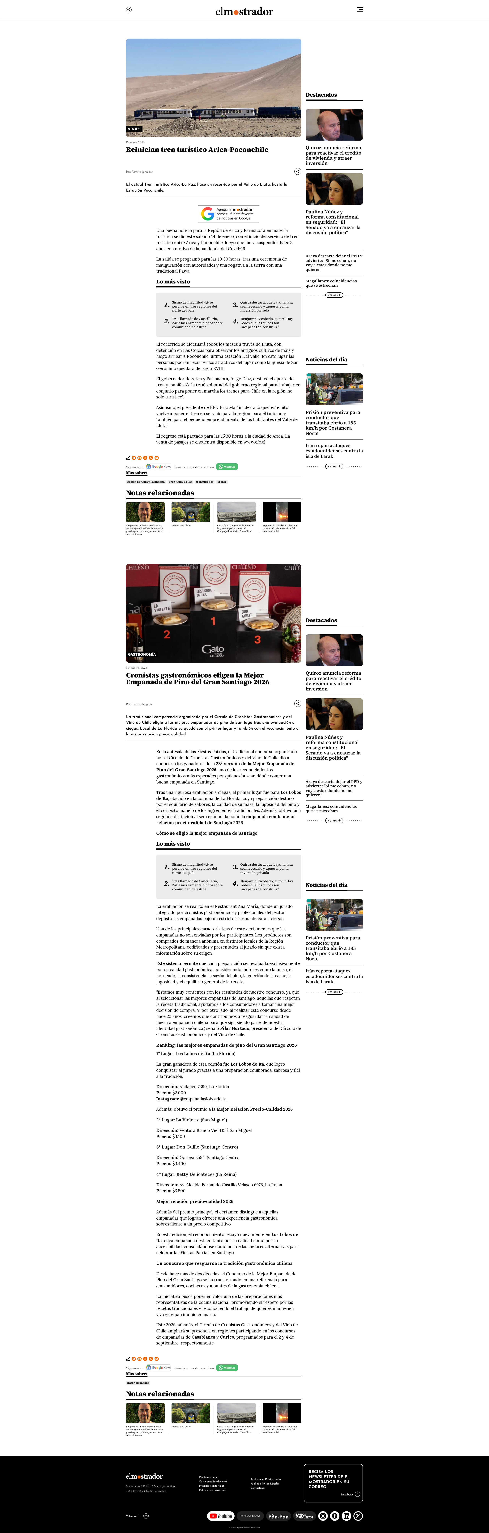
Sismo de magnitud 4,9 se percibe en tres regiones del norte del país (194, 306)
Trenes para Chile (181, 525)
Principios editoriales (211, 1485)
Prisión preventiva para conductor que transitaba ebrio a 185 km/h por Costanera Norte (333, 422)
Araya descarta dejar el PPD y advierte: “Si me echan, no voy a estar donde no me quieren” (334, 262)
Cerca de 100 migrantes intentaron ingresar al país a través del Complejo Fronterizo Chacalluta (235, 528)
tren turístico (204, 482)
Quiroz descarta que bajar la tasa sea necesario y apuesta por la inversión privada (266, 306)
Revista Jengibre (142, 171)
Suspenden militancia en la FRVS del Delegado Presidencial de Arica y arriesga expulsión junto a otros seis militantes (144, 530)
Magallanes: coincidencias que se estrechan (331, 283)
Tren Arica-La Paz (180, 482)
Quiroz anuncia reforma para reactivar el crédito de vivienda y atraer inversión (333, 155)
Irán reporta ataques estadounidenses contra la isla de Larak (334, 450)
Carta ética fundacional (213, 1481)
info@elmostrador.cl (155, 1490)
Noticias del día (326, 359)
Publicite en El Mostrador (265, 1479)
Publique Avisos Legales (264, 1483)
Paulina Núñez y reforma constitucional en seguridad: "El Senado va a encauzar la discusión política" (333, 222)
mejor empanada (138, 1383)
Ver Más (333, 295)
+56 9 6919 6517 (134, 1490)
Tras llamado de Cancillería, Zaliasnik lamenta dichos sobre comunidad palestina (197, 322)
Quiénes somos (208, 1477)
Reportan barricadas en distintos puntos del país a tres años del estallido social (280, 528)
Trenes (222, 482)
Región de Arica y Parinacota (146, 482)
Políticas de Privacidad (212, 1489)
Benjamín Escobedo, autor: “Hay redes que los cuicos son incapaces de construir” (267, 322)
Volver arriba (134, 1516)
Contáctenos (258, 1487)
